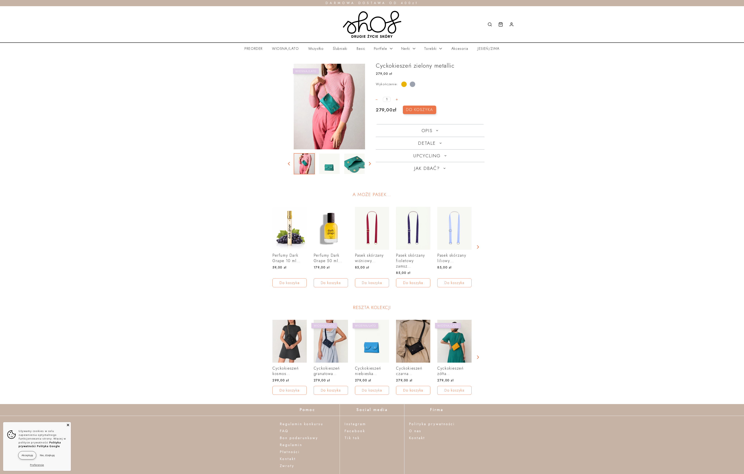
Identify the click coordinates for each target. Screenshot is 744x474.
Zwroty (287, 465)
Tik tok (352, 437)
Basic (361, 48)
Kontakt (288, 458)
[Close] (68, 425)
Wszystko (316, 48)
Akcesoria (459, 48)
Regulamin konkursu (301, 424)
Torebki (430, 48)
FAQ (284, 431)
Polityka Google (48, 446)
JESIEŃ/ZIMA (488, 48)
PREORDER (254, 48)
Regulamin (291, 444)
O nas (415, 431)
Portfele (380, 48)
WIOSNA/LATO (285, 48)
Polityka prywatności (432, 424)
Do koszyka (419, 110)
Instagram (355, 424)
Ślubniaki (340, 48)
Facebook (354, 431)
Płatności (290, 451)
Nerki (405, 48)
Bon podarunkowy (299, 437)
